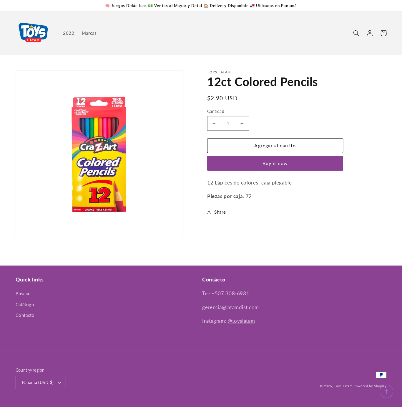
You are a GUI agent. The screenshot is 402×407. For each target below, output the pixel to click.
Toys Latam (343, 386)
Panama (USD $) (38, 382)
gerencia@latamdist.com (230, 307)
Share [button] (220, 212)
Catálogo (25, 304)
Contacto (25, 315)
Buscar (23, 293)
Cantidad (215, 111)
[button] (356, 33)
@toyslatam (241, 321)
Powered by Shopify (369, 386)
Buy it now (275, 163)
